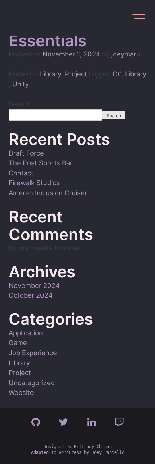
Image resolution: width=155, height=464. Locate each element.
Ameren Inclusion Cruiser (48, 193)
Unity (20, 84)
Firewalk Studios (34, 183)
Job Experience (33, 353)
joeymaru (125, 54)
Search (20, 104)
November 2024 (34, 285)
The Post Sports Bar (40, 163)
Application (26, 333)
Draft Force (26, 153)
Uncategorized (32, 383)
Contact (21, 173)
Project (76, 74)
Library (50, 74)
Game (18, 342)
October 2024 (31, 295)
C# (116, 74)
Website (21, 392)
